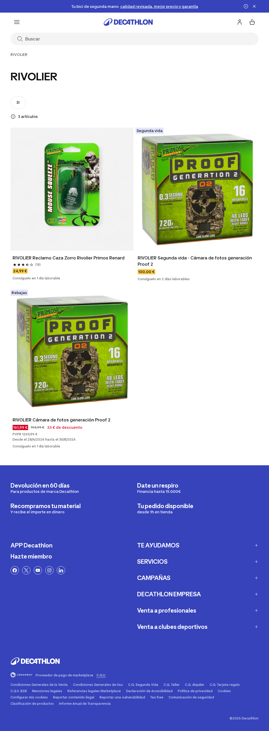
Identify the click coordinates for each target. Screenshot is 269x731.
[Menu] (17, 22)
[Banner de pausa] (246, 6)
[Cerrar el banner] (254, 6)
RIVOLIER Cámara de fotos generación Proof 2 (62, 419)
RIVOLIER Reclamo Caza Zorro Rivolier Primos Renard (69, 257)
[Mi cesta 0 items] (252, 22)
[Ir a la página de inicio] (128, 22)
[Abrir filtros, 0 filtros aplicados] (18, 102)
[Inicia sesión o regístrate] (239, 22)
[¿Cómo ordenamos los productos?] (13, 116)
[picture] (72, 189)
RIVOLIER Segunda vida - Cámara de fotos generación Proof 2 (195, 261)
